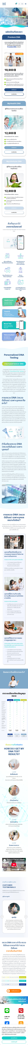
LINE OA (7, 1016)
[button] (26, 4)
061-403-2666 (21, 1016)
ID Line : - (7, 1018)
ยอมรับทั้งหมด (14, 1038)
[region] (14, 1034)
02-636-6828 (21, 1018)
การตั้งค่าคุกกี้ (14, 1042)
